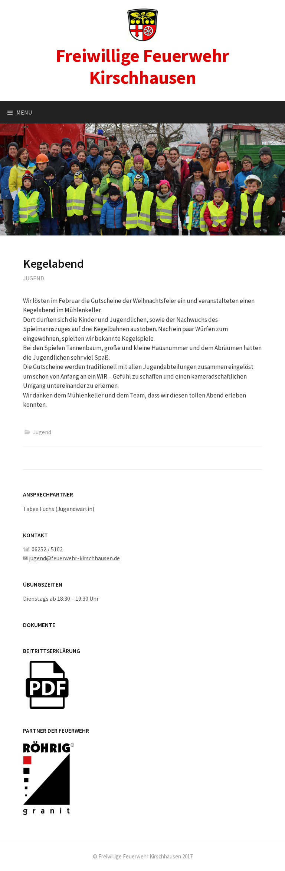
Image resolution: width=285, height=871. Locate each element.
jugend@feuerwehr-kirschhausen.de (74, 558)
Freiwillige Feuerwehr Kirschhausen (142, 66)
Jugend (33, 278)
